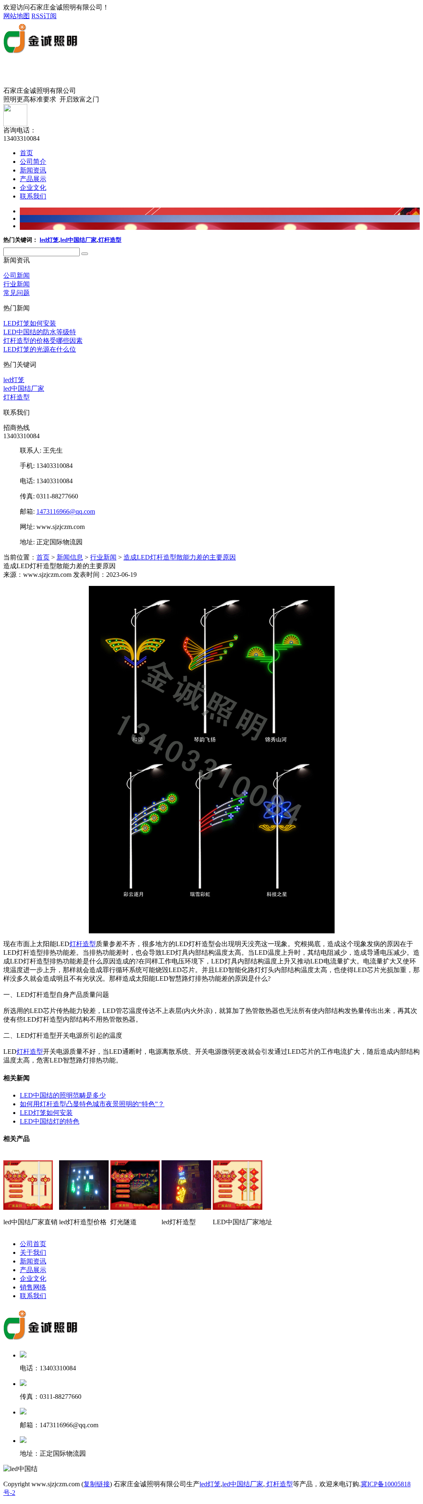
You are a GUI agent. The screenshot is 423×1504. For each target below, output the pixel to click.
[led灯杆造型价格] (84, 1206)
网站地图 (16, 15)
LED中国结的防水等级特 (39, 331)
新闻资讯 (33, 170)
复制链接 (96, 1483)
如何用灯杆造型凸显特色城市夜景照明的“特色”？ (92, 1103)
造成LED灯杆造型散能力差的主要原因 (180, 557)
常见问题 (16, 292)
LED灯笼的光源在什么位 (39, 349)
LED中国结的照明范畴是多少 (63, 1095)
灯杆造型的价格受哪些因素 (43, 340)
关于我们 (33, 1252)
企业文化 (33, 187)
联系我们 (33, 196)
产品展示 (33, 178)
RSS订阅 (44, 15)
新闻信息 (70, 557)
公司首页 (33, 1243)
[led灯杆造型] (186, 1206)
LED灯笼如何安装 (29, 323)
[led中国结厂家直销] (28, 1206)
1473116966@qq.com (65, 511)
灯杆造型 (109, 240)
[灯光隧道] (135, 1206)
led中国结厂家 (78, 240)
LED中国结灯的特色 (49, 1121)
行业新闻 (16, 284)
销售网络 (33, 1287)
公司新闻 (16, 275)
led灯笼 (49, 240)
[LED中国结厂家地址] (237, 1206)
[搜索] (84, 254)
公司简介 (33, 161)
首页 (26, 152)
